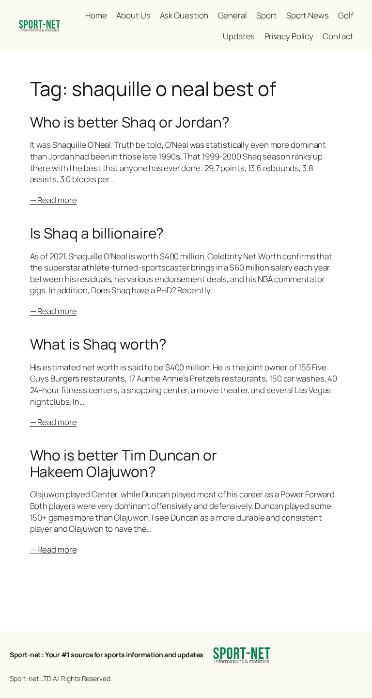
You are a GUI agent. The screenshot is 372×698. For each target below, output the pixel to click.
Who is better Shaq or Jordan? (130, 122)
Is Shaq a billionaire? (97, 233)
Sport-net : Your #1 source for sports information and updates (106, 654)
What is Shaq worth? (98, 344)
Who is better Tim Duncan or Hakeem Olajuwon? (123, 463)
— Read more (53, 200)
